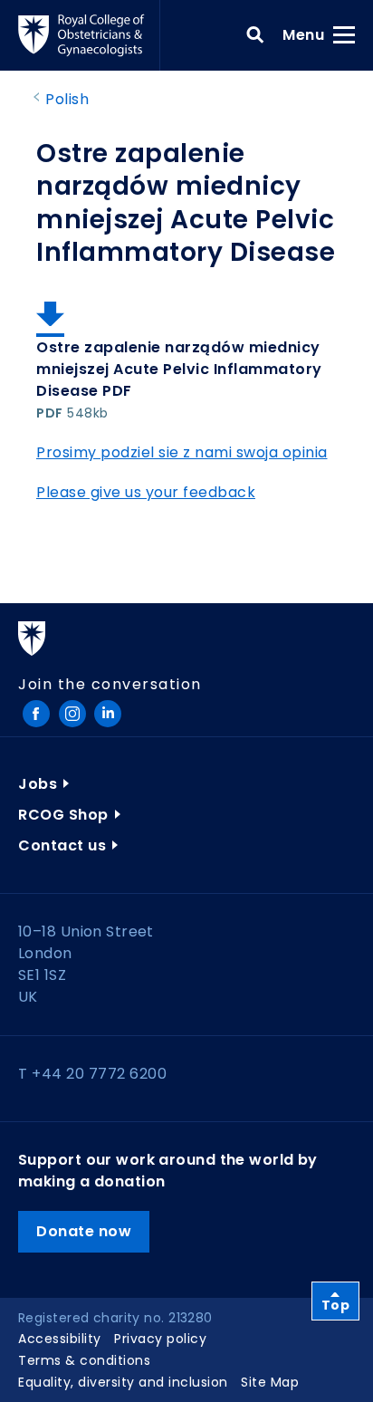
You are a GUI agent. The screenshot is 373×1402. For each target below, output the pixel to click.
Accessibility (59, 1339)
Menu (309, 34)
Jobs (37, 783)
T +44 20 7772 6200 (92, 1073)
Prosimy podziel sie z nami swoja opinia (182, 452)
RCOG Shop (63, 814)
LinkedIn (107, 713)
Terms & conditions (84, 1360)
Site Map (270, 1382)
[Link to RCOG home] (89, 35)
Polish (67, 99)
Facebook (36, 713)
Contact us (62, 845)
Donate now (83, 1231)
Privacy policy (160, 1339)
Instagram (72, 713)
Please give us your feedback (145, 492)
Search (255, 35)
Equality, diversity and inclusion (123, 1382)
